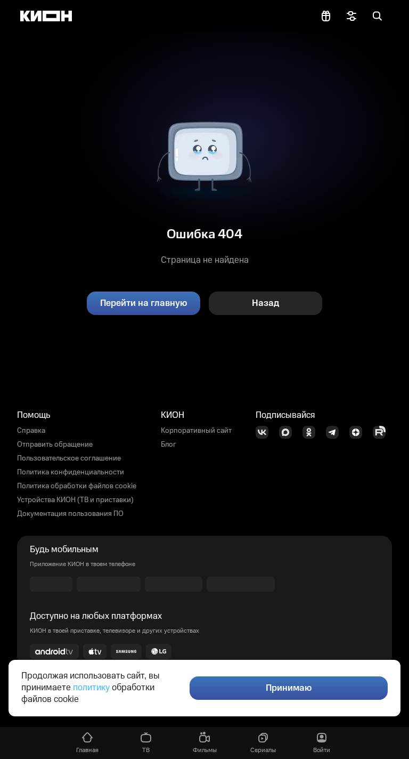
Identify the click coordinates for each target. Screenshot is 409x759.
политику (91, 687)
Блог (168, 444)
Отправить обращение (55, 444)
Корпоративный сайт (196, 430)
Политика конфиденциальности (70, 472)
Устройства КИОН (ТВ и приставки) (75, 500)
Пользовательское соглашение (69, 458)
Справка (31, 430)
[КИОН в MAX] (288, 432)
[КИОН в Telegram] (335, 432)
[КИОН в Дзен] (359, 432)
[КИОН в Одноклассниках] (312, 432)
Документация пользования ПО (70, 514)
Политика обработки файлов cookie (76, 486)
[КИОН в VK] (265, 432)
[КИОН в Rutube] (382, 432)
